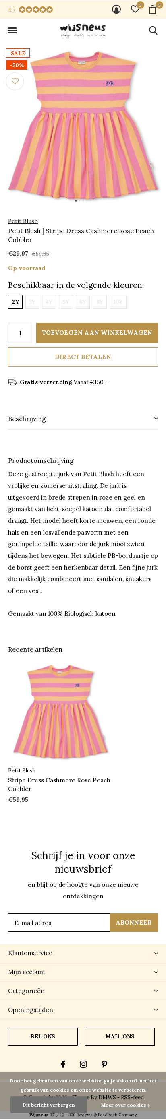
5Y (65, 302)
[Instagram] (83, 1064)
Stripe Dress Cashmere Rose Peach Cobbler (59, 784)
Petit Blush (23, 221)
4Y (49, 302)
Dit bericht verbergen (49, 1105)
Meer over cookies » (125, 1105)
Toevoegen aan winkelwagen (97, 333)
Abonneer (134, 922)
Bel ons (43, 1036)
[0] (152, 9)
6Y (82, 302)
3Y (32, 302)
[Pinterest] (104, 1064)
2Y (15, 302)
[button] (12, 30)
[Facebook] (63, 1064)
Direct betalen (83, 357)
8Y (99, 302)
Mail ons (120, 1036)
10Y (118, 302)
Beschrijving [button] (27, 419)
